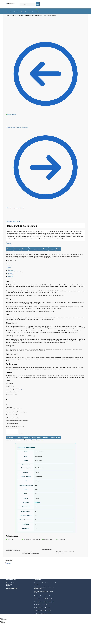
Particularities (10, 276)
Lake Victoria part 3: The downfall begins (42, 613)
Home (7, 15)
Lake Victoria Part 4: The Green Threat (42, 610)
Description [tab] (10, 245)
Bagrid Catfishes (62, 551)
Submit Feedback (22, 433)
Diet (8, 268)
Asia (30, 439)
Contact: (11, 588)
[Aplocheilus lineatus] (48, 543)
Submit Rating (9, 407)
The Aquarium (10, 270)
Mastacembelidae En (29, 15)
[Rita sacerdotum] (65, 544)
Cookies (8, 585)
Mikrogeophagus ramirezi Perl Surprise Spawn (44, 598)
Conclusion (9, 278)
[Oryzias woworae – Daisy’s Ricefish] (31, 545)
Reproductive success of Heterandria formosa (44, 601)
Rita (73, 551)
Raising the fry (10, 274)
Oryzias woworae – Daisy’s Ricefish (30, 553)
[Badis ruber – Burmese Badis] (13, 543)
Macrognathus (34, 439)
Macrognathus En (38, 15)
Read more (13, 553)
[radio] (46, 398)
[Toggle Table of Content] (7, 264)
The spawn (9, 273)
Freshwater (12, 15)
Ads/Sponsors (9, 587)
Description (9, 265)
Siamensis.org (18, 389)
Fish (17, 15)
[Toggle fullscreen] (1, 615)
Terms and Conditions (11, 582)
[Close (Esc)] (3, 615)
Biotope (9, 267)
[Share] (2, 615)
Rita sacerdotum (60, 553)
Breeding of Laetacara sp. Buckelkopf (42, 607)
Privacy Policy (9, 584)
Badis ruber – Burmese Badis (13, 550)
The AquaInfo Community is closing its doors (43, 595)
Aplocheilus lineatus (47, 549)
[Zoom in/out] (0, 615)
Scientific (21, 15)
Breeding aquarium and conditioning (15, 271)
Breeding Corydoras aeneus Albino (41, 604)
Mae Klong (37, 502)
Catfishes (69, 551)
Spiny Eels (41, 439)
